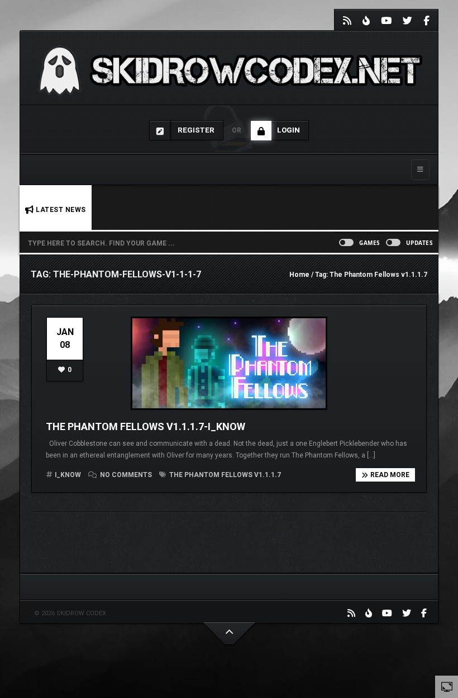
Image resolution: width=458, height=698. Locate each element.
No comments (126, 475)
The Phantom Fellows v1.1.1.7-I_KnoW (145, 426)
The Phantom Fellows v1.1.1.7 (224, 475)
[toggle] (446, 686)
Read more (389, 475)
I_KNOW (68, 475)
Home (299, 275)
